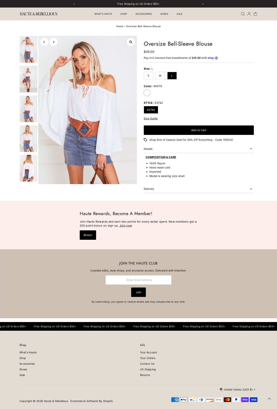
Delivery (149, 188)
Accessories (143, 13)
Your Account (148, 352)
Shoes (164, 13)
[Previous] (44, 42)
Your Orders (147, 358)
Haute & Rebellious (56, 401)
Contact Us (147, 363)
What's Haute (103, 13)
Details (148, 148)
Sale (179, 13)
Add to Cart (198, 130)
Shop (123, 13)
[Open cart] (256, 14)
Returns (145, 375)
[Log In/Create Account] (249, 14)
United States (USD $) (238, 389)
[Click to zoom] (131, 42)
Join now (125, 225)
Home (119, 26)
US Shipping (148, 369)
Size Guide (151, 118)
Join (138, 292)
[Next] (53, 42)
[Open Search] (243, 14)
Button (88, 235)
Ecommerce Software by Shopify (91, 401)
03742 (151, 109)
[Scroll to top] (269, 398)
